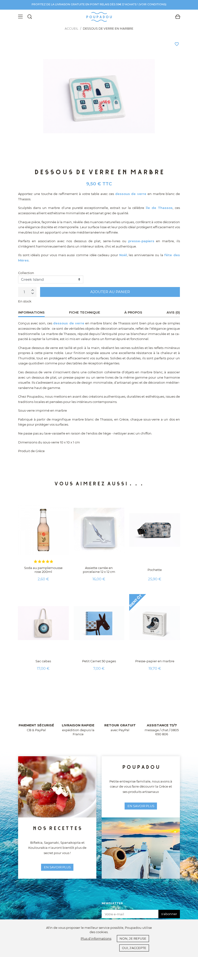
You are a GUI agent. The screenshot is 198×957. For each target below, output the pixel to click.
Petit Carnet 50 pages (99, 661)
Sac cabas (43, 661)
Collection (26, 273)
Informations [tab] (31, 312)
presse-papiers (141, 241)
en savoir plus (57, 867)
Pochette (155, 570)
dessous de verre (131, 194)
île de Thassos (159, 208)
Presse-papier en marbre (154, 661)
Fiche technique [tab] (84, 312)
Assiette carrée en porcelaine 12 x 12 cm (99, 570)
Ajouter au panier (110, 291)
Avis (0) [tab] (173, 312)
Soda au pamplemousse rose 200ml (43, 570)
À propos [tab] (133, 312)
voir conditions (152, 4)
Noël (123, 255)
